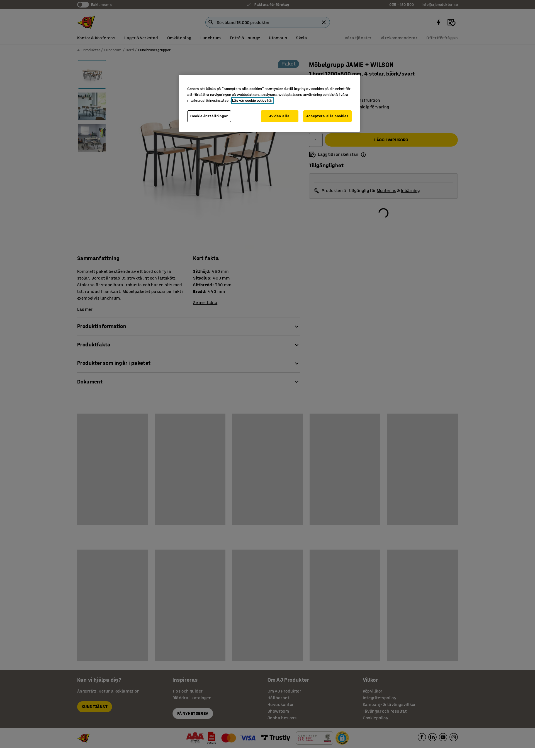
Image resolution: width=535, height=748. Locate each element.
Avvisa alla (279, 116)
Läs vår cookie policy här (252, 100)
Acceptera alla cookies (327, 116)
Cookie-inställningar (209, 116)
